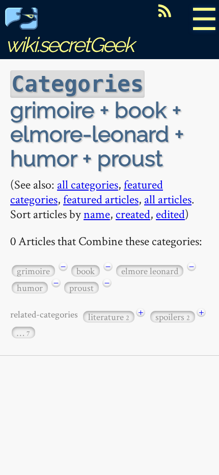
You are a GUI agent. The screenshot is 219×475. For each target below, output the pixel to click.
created (133, 214)
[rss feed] (164, 11)
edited (170, 214)
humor (30, 288)
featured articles (101, 199)
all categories (87, 184)
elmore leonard (149, 271)
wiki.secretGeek (69, 45)
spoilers (172, 317)
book (85, 271)
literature (108, 317)
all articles (167, 199)
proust (81, 288)
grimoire (33, 271)
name (97, 214)
